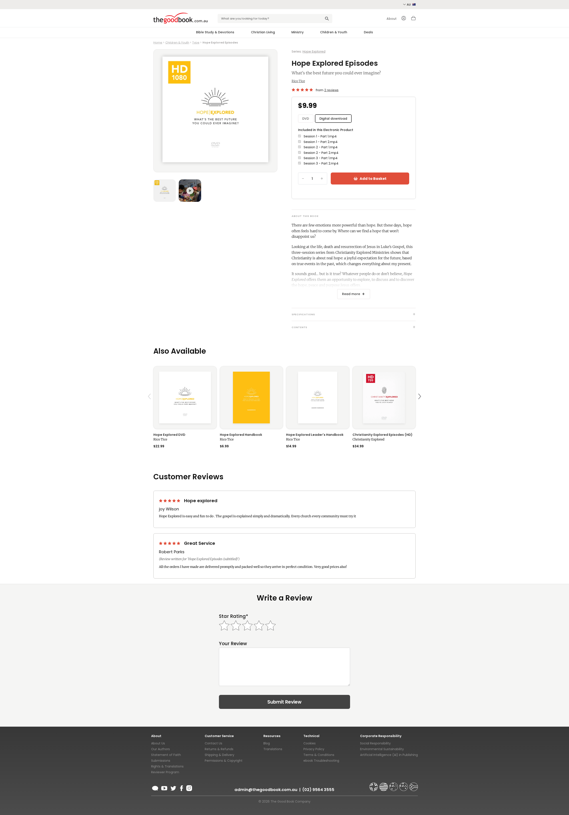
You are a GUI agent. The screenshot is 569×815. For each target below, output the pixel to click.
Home (157, 42)
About (392, 19)
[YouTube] (164, 787)
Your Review (233, 643)
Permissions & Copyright (223, 760)
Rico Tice (298, 81)
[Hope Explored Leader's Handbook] (318, 397)
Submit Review (284, 702)
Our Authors (160, 749)
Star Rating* (233, 616)
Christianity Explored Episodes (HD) (383, 434)
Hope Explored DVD (169, 434)
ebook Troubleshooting (321, 760)
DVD (305, 118)
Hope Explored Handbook (241, 434)
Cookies (309, 743)
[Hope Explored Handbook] (251, 397)
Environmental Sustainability (382, 749)
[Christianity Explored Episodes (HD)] (384, 397)
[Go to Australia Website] (394, 785)
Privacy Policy (313, 749)
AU (409, 4)
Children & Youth (333, 32)
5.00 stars (303, 89)
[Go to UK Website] (374, 785)
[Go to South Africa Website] (413, 785)
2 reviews (331, 90)
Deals (368, 32)
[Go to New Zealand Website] (404, 785)
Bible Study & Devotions (215, 32)
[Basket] (413, 19)
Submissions (160, 760)
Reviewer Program (165, 772)
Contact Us (213, 743)
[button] (150, 407)
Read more (351, 294)
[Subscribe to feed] (155, 787)
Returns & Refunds (219, 749)
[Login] (403, 18)
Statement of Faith (166, 755)
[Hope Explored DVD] (185, 397)
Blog (266, 743)
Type (195, 42)
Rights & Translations (167, 766)
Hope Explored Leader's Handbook (314, 434)
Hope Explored (314, 51)
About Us (158, 743)
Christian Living (263, 32)
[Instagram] (188, 787)
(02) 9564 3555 (318, 789)
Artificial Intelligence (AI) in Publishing (389, 755)
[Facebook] (181, 787)
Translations (272, 749)
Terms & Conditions (318, 755)
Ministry (297, 32)
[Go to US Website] (384, 785)
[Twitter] (172, 787)
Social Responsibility (375, 743)
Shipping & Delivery (219, 755)
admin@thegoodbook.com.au (265, 789)
